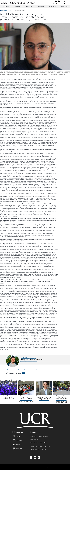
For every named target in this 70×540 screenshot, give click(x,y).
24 (14, 10)
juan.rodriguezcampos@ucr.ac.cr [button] (29, 361)
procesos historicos (24, 369)
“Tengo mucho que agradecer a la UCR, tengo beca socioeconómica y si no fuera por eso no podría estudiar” (62, 399)
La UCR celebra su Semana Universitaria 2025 (8, 397)
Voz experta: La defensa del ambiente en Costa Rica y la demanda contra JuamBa (43, 397)
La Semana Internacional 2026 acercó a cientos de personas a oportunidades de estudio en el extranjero (26, 398)
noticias (5, 10)
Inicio (2, 10)
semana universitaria (33, 369)
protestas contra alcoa (15, 369)
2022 (10, 10)
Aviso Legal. (32, 467)
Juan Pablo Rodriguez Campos (28, 357)
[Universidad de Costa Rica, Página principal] (18, 3)
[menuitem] (53, 4)
